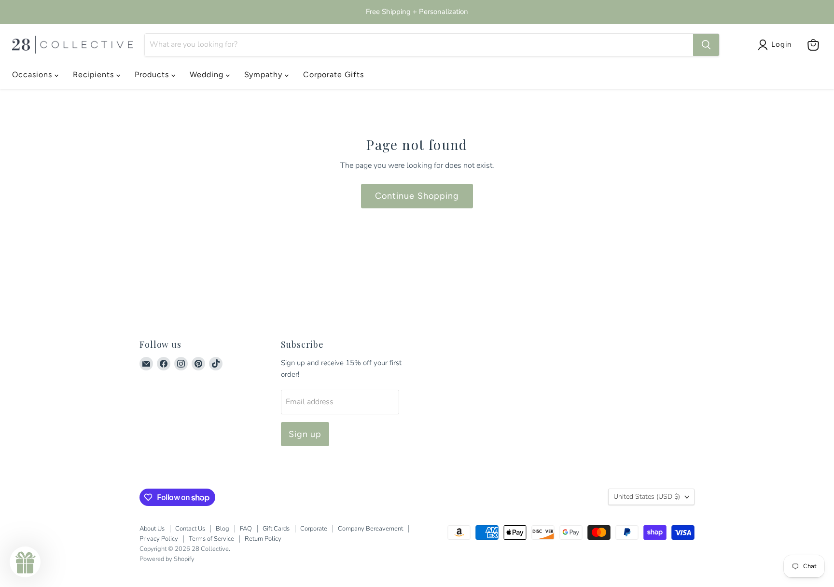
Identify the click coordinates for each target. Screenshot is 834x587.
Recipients (95, 74)
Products (153, 74)
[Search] (706, 45)
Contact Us (190, 528)
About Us (152, 528)
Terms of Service (211, 538)
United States (646, 496)
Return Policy (263, 538)
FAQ (246, 528)
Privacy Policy (158, 538)
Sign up (305, 434)
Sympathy (264, 74)
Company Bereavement (370, 528)
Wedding (208, 74)
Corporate (313, 528)
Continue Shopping (417, 196)
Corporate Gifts (333, 74)
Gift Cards (276, 528)
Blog (222, 528)
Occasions (33, 74)
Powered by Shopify (167, 559)
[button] (25, 561)
